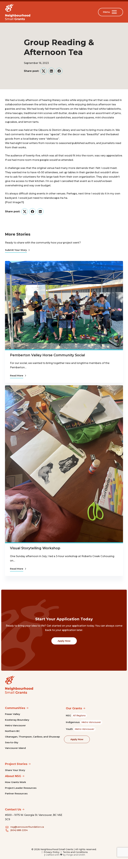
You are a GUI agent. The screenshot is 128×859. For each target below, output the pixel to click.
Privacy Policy (51, 852)
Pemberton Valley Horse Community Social (47, 355)
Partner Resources (16, 793)
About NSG (13, 776)
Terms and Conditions (75, 852)
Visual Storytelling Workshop (35, 548)
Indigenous (83, 722)
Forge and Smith (75, 854)
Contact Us (13, 809)
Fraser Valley (12, 714)
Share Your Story (15, 770)
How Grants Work (15, 782)
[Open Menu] (115, 12)
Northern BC (12, 731)
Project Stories (16, 764)
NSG (76, 715)
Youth (80, 729)
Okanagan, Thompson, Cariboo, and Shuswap (32, 736)
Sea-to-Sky (11, 742)
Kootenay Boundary (17, 719)
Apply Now (64, 640)
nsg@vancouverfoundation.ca (27, 827)
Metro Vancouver (15, 725)
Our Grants (74, 708)
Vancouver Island (15, 748)
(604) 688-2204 (19, 830)
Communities (15, 708)
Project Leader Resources (20, 787)
